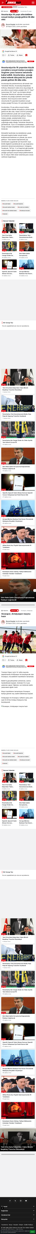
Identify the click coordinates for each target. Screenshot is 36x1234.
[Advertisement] (18, 178)
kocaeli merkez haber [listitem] (8, 207)
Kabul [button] (32, 1231)
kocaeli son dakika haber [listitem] (9, 210)
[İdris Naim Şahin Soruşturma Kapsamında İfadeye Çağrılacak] (26, 249)
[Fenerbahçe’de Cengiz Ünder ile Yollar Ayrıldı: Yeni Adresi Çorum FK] (9, 249)
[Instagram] (21, 1201)
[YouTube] (26, 1201)
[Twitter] (15, 1201)
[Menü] (3, 2)
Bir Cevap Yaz (8, 323)
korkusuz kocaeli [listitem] (25, 210)
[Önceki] (14, 7)
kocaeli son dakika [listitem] (23, 207)
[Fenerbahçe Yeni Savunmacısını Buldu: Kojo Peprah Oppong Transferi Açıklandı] (26, 231)
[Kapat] (2, 1208)
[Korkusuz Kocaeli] (13, 2)
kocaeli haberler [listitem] (18, 203)
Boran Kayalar (10, 24)
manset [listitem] (4, 214)
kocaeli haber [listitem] (6, 203)
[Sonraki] (16, 7)
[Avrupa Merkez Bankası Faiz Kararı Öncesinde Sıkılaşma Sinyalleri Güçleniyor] (26, 268)
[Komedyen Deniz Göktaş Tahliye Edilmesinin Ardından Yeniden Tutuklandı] (18, 565)
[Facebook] (10, 1201)
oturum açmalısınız (23, 326)
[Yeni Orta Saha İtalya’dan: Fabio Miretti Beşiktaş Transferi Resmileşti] (9, 231)
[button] (33, 2)
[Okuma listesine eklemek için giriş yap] (26, 55)
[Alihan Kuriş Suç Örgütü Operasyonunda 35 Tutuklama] (18, 538)
